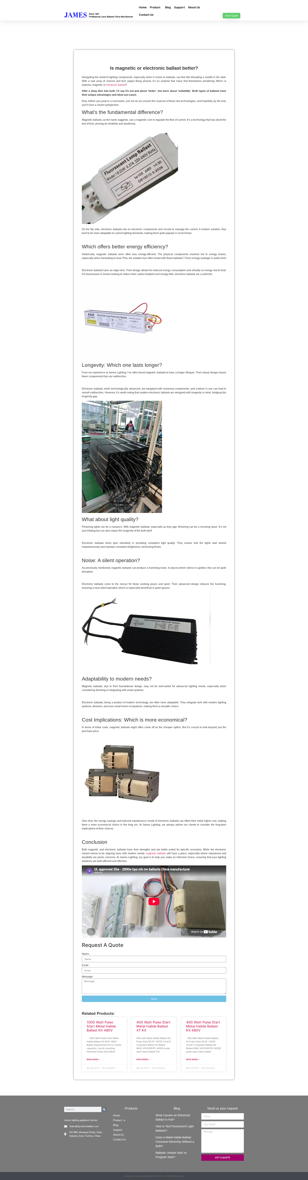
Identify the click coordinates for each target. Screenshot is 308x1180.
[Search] (104, 1109)
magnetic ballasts (156, 853)
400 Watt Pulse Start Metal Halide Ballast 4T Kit (153, 1026)
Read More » (93, 1059)
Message (87, 976)
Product (155, 7)
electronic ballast (115, 84)
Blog (168, 7)
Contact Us (146, 14)
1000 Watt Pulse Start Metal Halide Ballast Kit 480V (101, 1026)
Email (85, 965)
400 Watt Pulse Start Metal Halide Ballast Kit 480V (203, 1026)
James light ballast (144, 1176)
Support (179, 7)
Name (85, 953)
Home (143, 7)
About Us (194, 7)
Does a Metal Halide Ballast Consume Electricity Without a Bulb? (175, 1142)
